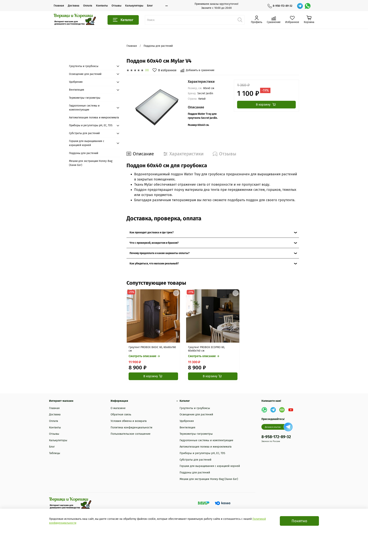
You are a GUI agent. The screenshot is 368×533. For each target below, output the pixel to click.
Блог (150, 5)
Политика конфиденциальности (131, 427)
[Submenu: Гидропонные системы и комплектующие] (118, 107)
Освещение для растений (85, 74)
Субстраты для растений (84, 133)
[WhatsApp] (307, 6)
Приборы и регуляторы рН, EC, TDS (91, 125)
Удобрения (76, 82)
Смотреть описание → (144, 356)
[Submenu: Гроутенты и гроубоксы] (118, 66)
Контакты (102, 5)
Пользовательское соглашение (130, 433)
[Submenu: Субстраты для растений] (118, 133)
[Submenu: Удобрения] (118, 82)
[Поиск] (240, 20)
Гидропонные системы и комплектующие (84, 107)
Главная (59, 5)
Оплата (87, 5)
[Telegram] (300, 6)
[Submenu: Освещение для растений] (118, 74)
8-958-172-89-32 (282, 5)
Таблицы (54, 453)
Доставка (73, 5)
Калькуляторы (134, 5)
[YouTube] (291, 410)
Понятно (299, 521)
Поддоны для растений (158, 46)
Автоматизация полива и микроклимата (94, 117)
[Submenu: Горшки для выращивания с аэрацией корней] (118, 143)
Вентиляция (76, 89)
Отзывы (116, 5)
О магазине (118, 408)
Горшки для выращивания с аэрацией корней (86, 143)
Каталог (127, 20)
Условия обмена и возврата (129, 421)
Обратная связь (121, 414)
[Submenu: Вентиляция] (118, 90)
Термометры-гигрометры (84, 97)
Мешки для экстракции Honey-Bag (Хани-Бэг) (90, 163)
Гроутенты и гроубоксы (83, 66)
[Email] (282, 410)
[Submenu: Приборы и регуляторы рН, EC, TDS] (118, 125)
